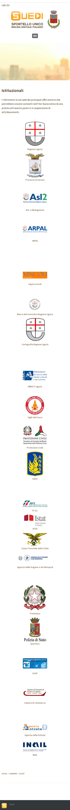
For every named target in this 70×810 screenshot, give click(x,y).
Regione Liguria (35, 149)
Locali (21, 773)
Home (4, 773)
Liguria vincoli (35, 284)
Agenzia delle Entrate (35, 735)
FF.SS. (35, 510)
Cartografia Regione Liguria (35, 344)
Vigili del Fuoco (35, 417)
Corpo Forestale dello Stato (35, 548)
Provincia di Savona (35, 179)
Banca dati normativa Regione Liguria (35, 314)
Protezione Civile (35, 447)
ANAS (35, 478)
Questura (35, 643)
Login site (5, 5)
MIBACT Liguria (35, 386)
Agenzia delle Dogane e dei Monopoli (35, 567)
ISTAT (35, 528)
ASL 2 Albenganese (35, 209)
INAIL (35, 754)
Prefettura (35, 613)
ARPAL (35, 240)
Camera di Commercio (35, 702)
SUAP (35, 673)
